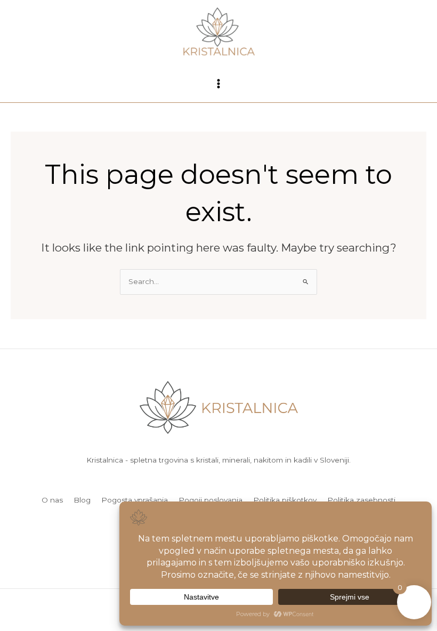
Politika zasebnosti (361, 500)
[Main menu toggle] (218, 83)
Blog (82, 500)
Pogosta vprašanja (134, 500)
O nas (52, 500)
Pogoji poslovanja (210, 500)
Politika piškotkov (285, 500)
